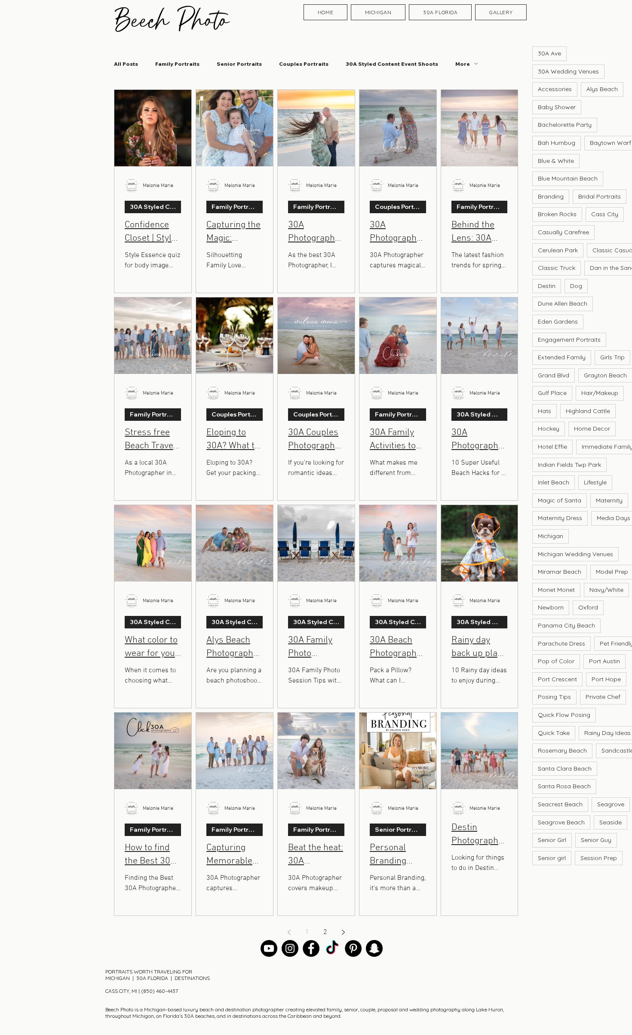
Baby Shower (557, 107)
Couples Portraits (303, 64)
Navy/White (606, 590)
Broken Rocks (557, 214)
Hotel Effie (552, 446)
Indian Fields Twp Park (569, 465)
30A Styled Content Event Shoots (392, 64)
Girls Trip (612, 357)
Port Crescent (557, 679)
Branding (551, 196)
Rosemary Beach (562, 750)
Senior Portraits (239, 64)
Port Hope (606, 679)
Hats (544, 411)
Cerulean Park (558, 250)
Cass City (604, 214)
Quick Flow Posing (564, 715)
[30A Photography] (374, 948)
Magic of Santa (559, 500)
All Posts (126, 64)
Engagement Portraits (569, 339)
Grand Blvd (553, 375)
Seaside (610, 822)
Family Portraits (177, 64)
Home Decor (592, 428)
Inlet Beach (553, 482)
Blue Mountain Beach (568, 178)
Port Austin (604, 661)
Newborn (551, 607)
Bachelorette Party (565, 125)
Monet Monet (556, 590)
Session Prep (598, 858)
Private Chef (603, 697)
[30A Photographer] (290, 948)
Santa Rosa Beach (564, 786)
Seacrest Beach (560, 804)
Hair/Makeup (599, 393)
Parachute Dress (561, 643)
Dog (576, 286)
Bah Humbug (556, 143)
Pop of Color (556, 661)
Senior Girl (552, 840)
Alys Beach (602, 89)
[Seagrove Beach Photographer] (332, 948)
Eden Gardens (558, 321)
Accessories (555, 89)
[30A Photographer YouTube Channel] (269, 948)
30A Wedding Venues (568, 71)
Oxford (588, 607)
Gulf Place (552, 393)
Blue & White (556, 161)
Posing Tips (554, 697)
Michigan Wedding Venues (575, 554)
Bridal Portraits (599, 196)
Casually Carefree (563, 232)
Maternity (609, 500)
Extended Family (562, 357)
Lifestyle (595, 482)
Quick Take (554, 733)
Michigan (550, 536)
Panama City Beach (566, 625)
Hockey (548, 428)
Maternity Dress (560, 518)
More (462, 64)
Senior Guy (596, 840)
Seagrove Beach (561, 822)
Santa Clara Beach (565, 768)
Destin (546, 286)
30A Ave (549, 53)
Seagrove (610, 804)
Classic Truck (556, 268)
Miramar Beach (559, 572)
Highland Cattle (588, 411)
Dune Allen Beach (562, 303)
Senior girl (552, 858)
